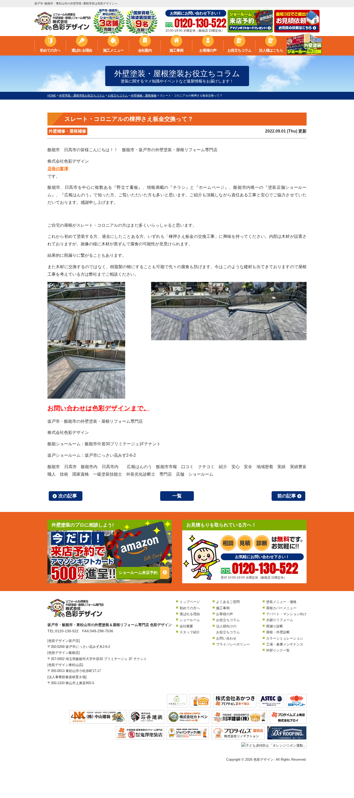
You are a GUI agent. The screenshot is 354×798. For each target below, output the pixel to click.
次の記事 (67, 495)
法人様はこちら (271, 50)
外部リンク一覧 (278, 650)
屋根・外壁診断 (278, 632)
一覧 (177, 495)
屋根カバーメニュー (281, 608)
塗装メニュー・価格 (281, 602)
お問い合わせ (226, 638)
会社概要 (186, 626)
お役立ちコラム (239, 50)
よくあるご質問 (228, 602)
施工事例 (176, 50)
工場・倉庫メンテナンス (284, 644)
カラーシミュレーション (284, 638)
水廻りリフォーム (279, 620)
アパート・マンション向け (286, 614)
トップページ (190, 602)
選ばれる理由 (82, 50)
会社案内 (145, 50)
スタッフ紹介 (190, 632)
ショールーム (190, 620)
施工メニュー (113, 50)
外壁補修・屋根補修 (67, 131)
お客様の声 (207, 50)
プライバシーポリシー (233, 644)
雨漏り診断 (274, 626)
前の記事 (286, 495)
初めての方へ (50, 50)
